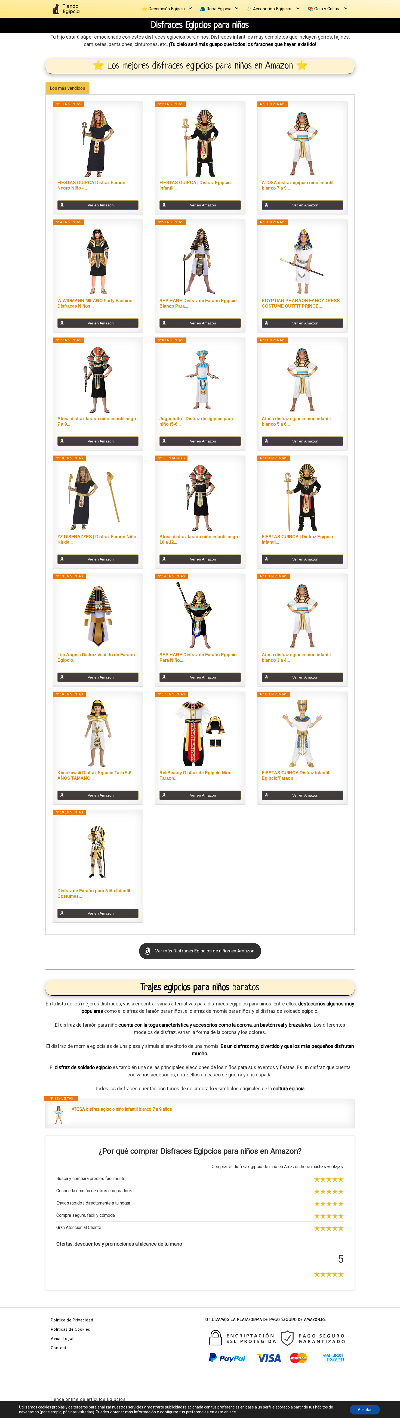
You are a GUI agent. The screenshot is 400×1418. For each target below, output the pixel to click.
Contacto (60, 1348)
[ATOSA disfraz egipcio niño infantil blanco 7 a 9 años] (302, 143)
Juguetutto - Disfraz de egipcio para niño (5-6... (196, 421)
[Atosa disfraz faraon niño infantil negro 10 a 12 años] (200, 497)
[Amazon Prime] (335, 196)
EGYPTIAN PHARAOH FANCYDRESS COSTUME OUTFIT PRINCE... (301, 303)
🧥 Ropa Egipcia (215, 8)
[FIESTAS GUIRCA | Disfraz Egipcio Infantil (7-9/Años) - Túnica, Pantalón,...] (200, 143)
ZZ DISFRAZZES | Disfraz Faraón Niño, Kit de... (97, 539)
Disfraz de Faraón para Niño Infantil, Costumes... (94, 893)
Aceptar (365, 1409)
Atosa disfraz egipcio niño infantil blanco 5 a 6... (296, 421)
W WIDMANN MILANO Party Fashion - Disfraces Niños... (96, 303)
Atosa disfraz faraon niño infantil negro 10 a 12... (199, 539)
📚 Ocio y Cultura (324, 8)
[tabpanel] (200, 514)
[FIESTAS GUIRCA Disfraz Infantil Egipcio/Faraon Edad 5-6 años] (302, 733)
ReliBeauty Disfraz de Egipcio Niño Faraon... (195, 775)
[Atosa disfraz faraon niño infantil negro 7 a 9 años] (98, 379)
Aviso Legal (62, 1338)
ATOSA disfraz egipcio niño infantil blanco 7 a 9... (297, 185)
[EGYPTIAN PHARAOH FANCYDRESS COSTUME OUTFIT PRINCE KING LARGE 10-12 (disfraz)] (302, 261)
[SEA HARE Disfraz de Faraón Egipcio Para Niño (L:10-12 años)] (200, 615)
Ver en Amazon (101, 205)
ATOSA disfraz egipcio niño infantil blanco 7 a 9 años (122, 1109)
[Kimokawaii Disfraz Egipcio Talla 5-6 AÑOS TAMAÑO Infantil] (98, 733)
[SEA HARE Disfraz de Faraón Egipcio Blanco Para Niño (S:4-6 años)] (200, 261)
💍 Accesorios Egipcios (270, 8)
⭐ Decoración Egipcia (163, 8)
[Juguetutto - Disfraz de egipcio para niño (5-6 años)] (200, 379)
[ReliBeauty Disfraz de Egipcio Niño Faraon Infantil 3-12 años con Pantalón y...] (200, 733)
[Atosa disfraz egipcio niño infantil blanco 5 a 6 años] (302, 379)
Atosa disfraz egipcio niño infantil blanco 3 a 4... (296, 657)
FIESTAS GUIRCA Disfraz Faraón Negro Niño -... (91, 185)
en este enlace (223, 1412)
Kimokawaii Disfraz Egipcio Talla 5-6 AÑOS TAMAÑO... (94, 775)
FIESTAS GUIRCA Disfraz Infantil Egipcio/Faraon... (295, 775)
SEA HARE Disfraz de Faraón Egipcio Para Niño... (198, 657)
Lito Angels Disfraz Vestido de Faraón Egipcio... (96, 657)
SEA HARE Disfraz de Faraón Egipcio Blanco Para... (198, 303)
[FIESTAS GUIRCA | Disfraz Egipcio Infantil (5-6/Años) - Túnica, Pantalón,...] (302, 497)
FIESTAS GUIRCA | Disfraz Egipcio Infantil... (195, 185)
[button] (200, 951)
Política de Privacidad (72, 1320)
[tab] (67, 88)
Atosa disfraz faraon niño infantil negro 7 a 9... (97, 421)
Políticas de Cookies (70, 1329)
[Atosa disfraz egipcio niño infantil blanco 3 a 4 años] (302, 615)
